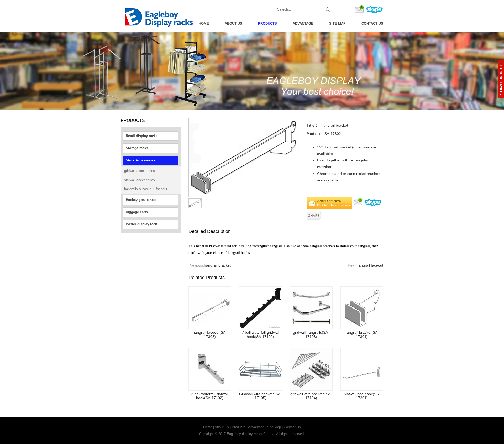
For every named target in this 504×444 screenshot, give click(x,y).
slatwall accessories (139, 180)
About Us (233, 23)
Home (204, 23)
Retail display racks (142, 136)
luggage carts (137, 212)
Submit (328, 9)
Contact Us (372, 23)
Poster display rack (141, 224)
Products (267, 23)
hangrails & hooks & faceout (145, 189)
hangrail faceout (369, 265)
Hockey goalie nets (141, 200)
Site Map (337, 23)
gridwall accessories (139, 171)
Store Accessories (140, 160)
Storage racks (137, 148)
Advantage (303, 23)
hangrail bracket (217, 265)
